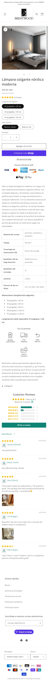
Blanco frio (26, 127)
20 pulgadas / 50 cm (12, 112)
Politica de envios (12, 607)
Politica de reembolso (14, 602)
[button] (5, 14)
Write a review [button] (23, 425)
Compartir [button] (8, 386)
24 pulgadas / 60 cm (12, 117)
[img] (7, 441)
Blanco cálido (10, 127)
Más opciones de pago (24, 159)
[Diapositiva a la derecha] (29, 74)
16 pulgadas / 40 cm (12, 106)
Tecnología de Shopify (33, 678)
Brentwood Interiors (19, 678)
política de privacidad (13, 591)
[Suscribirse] (40, 623)
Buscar (7, 585)
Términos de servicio (13, 596)
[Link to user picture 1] (8, 500)
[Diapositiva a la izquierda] (18, 74)
